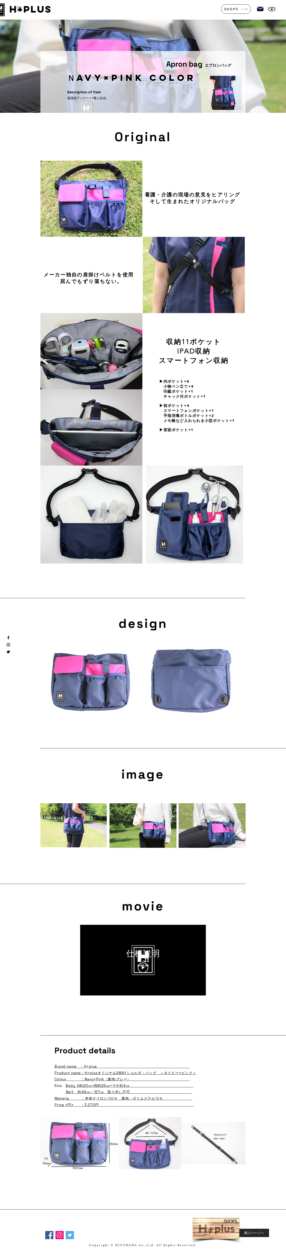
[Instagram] (59, 1235)
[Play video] (143, 967)
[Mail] (260, 9)
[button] (19, 8)
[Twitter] (70, 1235)
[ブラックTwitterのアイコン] (8, 652)
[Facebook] (49, 1235)
